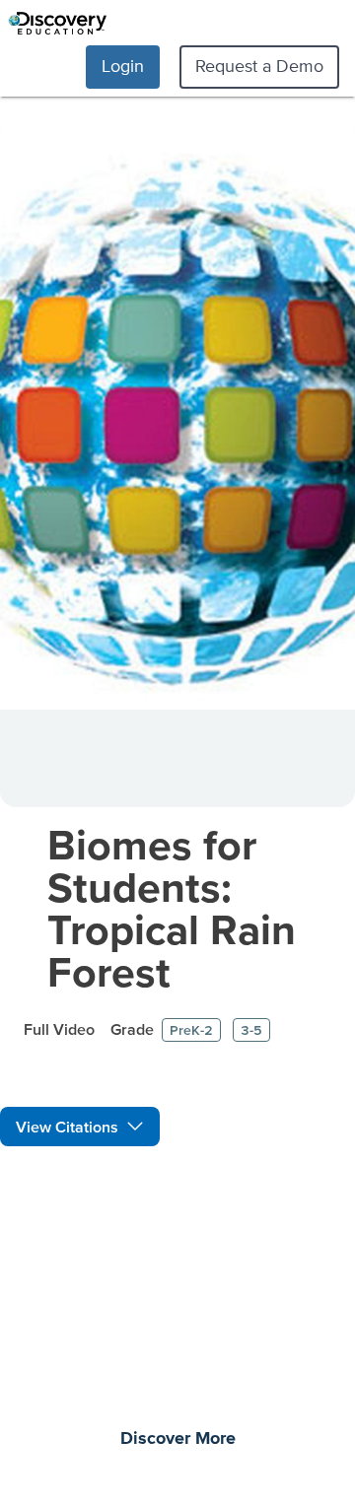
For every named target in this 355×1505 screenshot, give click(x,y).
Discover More (178, 1439)
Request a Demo (259, 65)
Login (123, 65)
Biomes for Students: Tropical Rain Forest (171, 907)
